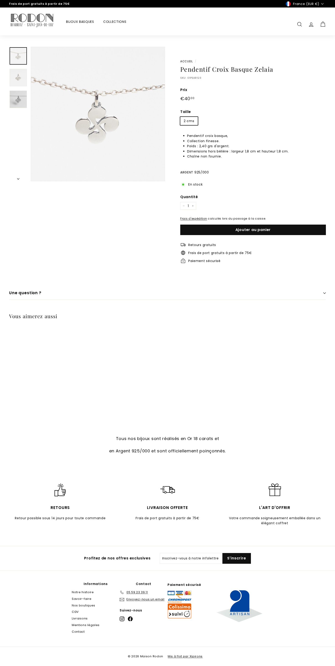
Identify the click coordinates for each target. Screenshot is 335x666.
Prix (183, 89)
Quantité (189, 196)
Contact (78, 631)
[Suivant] (18, 177)
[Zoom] (98, 114)
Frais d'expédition (193, 218)
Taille (185, 111)
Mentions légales (86, 625)
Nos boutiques (83, 605)
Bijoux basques (80, 21)
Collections (114, 21)
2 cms (189, 121)
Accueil (186, 61)
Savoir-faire (81, 599)
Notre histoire (83, 592)
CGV (75, 612)
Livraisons (80, 618)
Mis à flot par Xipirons (185, 656)
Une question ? (25, 293)
